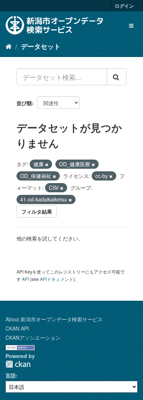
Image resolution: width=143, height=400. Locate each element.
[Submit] (116, 76)
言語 (11, 375)
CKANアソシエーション (33, 337)
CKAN (18, 364)
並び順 (24, 103)
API (25, 279)
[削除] (46, 164)
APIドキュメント (56, 279)
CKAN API (17, 328)
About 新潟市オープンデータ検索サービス (54, 319)
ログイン (124, 5)
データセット (40, 46)
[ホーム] (9, 46)
